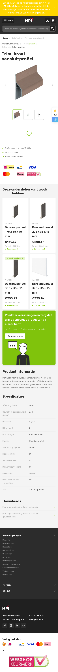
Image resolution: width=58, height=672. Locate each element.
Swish (32, 44)
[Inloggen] (47, 20)
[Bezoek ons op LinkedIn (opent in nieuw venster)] (17, 625)
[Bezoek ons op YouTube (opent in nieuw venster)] (23, 625)
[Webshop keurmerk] (29, 661)
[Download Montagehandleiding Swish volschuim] (54, 507)
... (9, 38)
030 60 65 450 (36, 616)
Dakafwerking (17, 38)
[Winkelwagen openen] (53, 20)
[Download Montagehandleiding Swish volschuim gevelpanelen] (54, 515)
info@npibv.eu (36, 619)
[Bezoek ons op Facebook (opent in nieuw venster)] (4, 625)
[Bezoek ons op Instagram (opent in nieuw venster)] (11, 625)
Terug (5, 38)
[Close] (54, 8)
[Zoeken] (52, 28)
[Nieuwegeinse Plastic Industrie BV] (29, 20)
